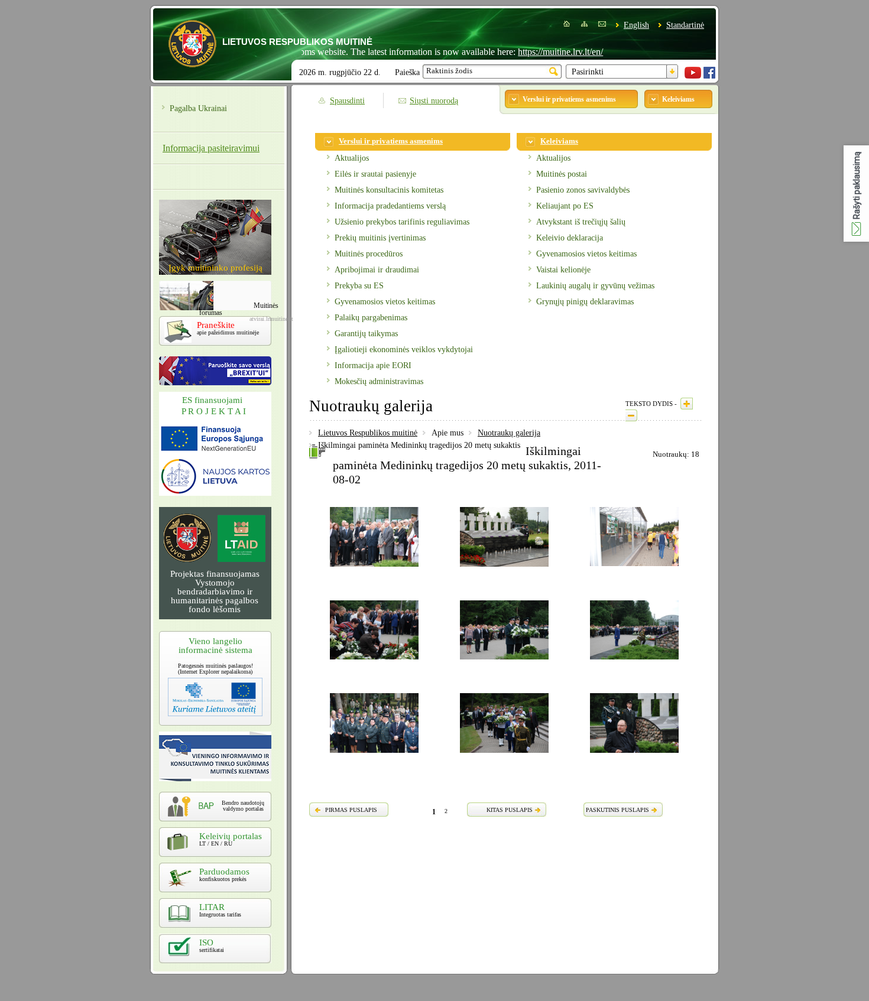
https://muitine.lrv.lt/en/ (538, 52)
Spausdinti (347, 100)
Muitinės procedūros (369, 253)
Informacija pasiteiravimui (211, 148)
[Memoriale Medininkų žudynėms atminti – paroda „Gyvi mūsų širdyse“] (634, 568)
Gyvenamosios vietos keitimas (385, 301)
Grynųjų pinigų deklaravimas (585, 301)
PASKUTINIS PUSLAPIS (617, 810)
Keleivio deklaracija (569, 237)
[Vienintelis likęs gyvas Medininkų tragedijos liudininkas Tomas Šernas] (634, 754)
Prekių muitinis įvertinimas (380, 237)
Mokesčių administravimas (379, 381)
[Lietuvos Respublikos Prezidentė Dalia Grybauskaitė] (634, 661)
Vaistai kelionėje (563, 269)
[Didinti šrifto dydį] (686, 404)
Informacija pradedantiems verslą (390, 206)
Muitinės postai (561, 174)
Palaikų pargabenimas (371, 317)
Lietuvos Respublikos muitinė (367, 432)
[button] (856, 193)
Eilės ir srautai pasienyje (375, 174)
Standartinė (685, 25)
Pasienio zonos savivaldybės (583, 190)
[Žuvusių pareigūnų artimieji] (374, 661)
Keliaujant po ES (565, 206)
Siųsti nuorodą (434, 100)
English (636, 25)
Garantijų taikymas (366, 333)
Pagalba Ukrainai (198, 108)
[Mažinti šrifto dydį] (631, 415)
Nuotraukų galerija (509, 432)
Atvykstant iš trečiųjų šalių (580, 221)
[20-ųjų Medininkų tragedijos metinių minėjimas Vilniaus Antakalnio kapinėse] (374, 754)
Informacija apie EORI (373, 365)
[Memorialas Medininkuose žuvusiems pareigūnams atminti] (504, 568)
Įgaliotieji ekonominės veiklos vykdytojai (404, 349)
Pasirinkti (588, 71)
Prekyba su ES (359, 285)
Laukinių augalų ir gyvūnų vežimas (595, 285)
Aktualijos (352, 158)
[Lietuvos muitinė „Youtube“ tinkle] (693, 76)
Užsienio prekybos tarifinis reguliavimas (402, 221)
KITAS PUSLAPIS (510, 810)
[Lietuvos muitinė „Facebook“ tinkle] (709, 76)
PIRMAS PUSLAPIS (351, 810)
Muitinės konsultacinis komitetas (389, 190)
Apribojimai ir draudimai (377, 269)
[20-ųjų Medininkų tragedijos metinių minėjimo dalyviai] (374, 568)
